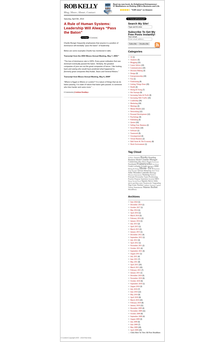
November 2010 (136, 278)
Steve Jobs (153, 181)
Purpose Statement (141, 179)
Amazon (137, 157)
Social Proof (136, 181)
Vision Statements (135, 187)
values (146, 185)
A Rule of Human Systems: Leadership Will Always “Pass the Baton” (90, 28)
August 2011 (134, 254)
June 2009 (134, 325)
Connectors (132, 162)
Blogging (133, 62)
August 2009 (135, 319)
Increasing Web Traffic (138, 98)
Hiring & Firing (136, 90)
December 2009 (136, 308)
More (74, 12)
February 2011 (135, 270)
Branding (152, 157)
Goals (130, 166)
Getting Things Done (138, 84)
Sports (145, 181)
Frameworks (144, 163)
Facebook (132, 164)
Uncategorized (135, 136)
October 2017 (135, 207)
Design (132, 73)
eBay (140, 162)
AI (131, 57)
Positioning (153, 177)
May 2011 (134, 262)
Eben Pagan (147, 162)
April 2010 (134, 297)
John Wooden (134, 172)
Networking (134, 111)
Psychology (134, 117)
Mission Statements (135, 175)
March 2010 (134, 300)
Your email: (132, 37)
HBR (156, 166)
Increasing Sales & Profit (139, 95)
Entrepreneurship (136, 76)
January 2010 (135, 305)
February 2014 (135, 218)
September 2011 (136, 251)
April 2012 (134, 243)
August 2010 (135, 286)
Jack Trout (155, 171)
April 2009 (134, 330)
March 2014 (134, 216)
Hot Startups (134, 92)
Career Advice (135, 65)
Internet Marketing (144, 171)
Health (132, 87)
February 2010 (135, 303)
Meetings (133, 106)
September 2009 (136, 316)
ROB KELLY (80, 6)
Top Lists (132, 185)
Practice (131, 179)
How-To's (146, 168)
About (81, 12)
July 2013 (133, 224)
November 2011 (136, 246)
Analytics (133, 60)
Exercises (155, 162)
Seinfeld (151, 179)
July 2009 (133, 322)
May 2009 (134, 327)
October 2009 (135, 314)
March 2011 (134, 267)
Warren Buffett (150, 187)
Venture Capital (155, 185)
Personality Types (141, 177)
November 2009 (136, 311)
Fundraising (134, 82)
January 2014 (135, 221)
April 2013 (134, 226)
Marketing (134, 103)
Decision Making (136, 71)
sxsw (141, 183)
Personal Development (138, 114)
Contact (91, 12)
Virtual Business (136, 139)
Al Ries (130, 158)
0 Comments (93, 38)
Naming (146, 174)
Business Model (134, 159)
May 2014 (134, 210)
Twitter (140, 185)
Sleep (130, 181)
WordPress (132, 189)
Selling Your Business (138, 125)
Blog (66, 12)
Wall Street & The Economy (140, 141)
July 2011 (133, 256)
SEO (157, 179)
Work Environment (137, 144)
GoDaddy (136, 166)
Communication (136, 68)
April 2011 (134, 265)
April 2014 (134, 213)
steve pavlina (133, 183)
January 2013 (135, 232)
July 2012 (133, 240)
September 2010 (136, 284)
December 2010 (136, 275)
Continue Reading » (82, 92)
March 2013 (134, 229)
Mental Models (135, 109)
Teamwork (134, 133)
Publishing (134, 120)
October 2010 (135, 281)
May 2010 (134, 295)
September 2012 (136, 237)
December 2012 (136, 235)
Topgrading (156, 183)
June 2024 (134, 202)
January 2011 (135, 273)
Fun (131, 79)
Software (133, 131)
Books (144, 157)
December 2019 (136, 205)
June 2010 (134, 292)
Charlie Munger (149, 159)
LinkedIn (145, 172)
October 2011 (135, 248)
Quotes (132, 122)
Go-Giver (155, 164)
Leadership (134, 101)
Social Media (135, 128)
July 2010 (133, 289)
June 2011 (134, 259)
